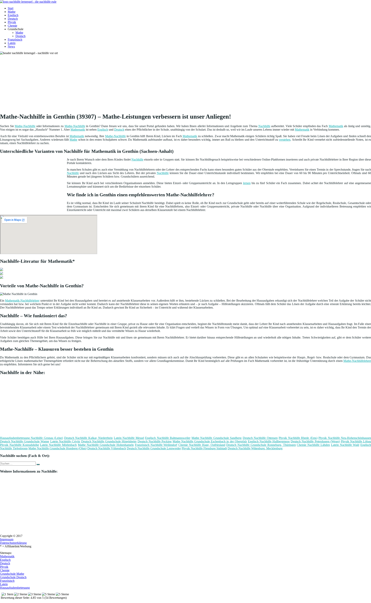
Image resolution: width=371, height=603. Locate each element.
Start (10, 8)
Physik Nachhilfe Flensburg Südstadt (204, 448)
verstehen (284, 139)
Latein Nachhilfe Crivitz (65, 441)
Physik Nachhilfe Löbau (356, 441)
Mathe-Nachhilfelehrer (357, 360)
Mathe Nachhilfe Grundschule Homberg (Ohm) (57, 448)
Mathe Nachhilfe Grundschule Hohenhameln (106, 445)
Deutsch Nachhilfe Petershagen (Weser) (315, 441)
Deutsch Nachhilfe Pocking (155, 441)
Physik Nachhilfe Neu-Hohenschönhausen (344, 438)
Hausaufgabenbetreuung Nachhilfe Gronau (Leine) (31, 438)
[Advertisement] (119, 82)
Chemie (12, 25)
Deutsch (13, 18)
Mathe (11, 11)
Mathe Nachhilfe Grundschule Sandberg (216, 438)
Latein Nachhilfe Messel (129, 438)
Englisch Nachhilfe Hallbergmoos (269, 441)
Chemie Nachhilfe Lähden (313, 445)
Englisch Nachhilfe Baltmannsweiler (167, 438)
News (11, 46)
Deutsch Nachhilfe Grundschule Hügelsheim (108, 441)
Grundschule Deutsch (13, 577)
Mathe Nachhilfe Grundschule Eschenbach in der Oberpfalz (210, 441)
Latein (11, 43)
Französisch (15, 39)
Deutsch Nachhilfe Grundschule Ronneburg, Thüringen (261, 445)
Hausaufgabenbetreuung (15, 587)
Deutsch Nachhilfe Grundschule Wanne (24, 441)
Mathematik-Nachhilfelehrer (22, 300)
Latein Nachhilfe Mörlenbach (58, 445)
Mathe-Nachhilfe (25, 126)
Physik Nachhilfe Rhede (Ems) (298, 438)
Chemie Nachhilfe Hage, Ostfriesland (201, 445)
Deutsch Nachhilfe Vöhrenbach (106, 448)
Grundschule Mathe (12, 573)
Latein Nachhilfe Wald (345, 445)
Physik (12, 22)
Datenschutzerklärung (13, 542)
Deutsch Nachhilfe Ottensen (260, 438)
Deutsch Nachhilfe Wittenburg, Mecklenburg (255, 448)
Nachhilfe (264, 126)
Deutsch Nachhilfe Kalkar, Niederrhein (88, 438)
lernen (247, 183)
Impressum (6, 539)
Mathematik (336, 126)
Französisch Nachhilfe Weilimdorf (156, 445)
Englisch (13, 15)
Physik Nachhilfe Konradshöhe (19, 445)
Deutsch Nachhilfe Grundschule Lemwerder (154, 448)
